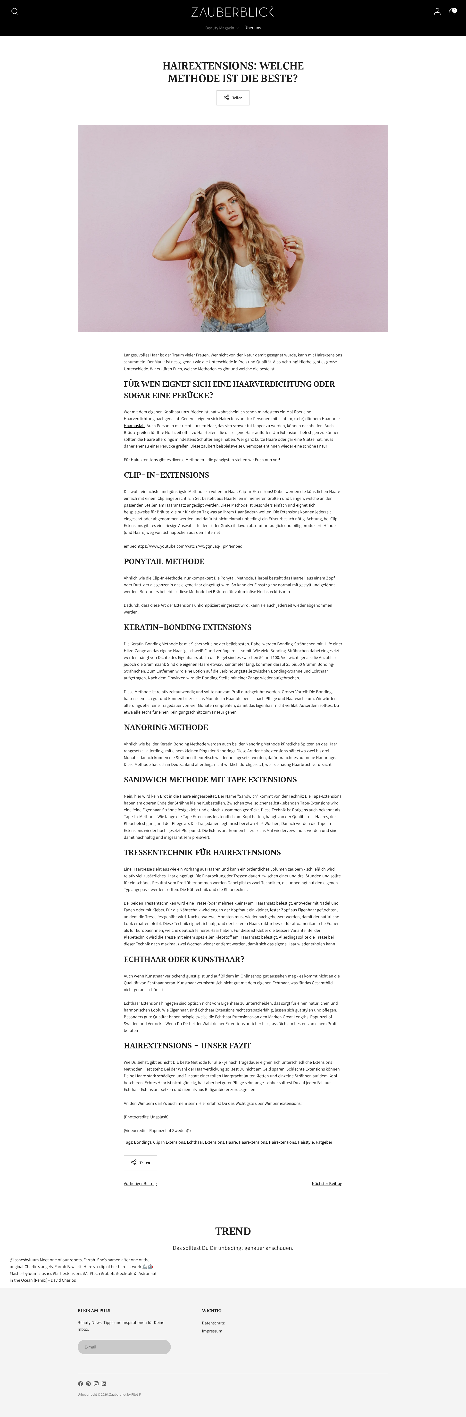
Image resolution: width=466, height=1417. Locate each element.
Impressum (212, 1331)
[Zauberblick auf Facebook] (80, 1385)
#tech (95, 1273)
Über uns (252, 27)
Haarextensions (253, 1142)
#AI (86, 1273)
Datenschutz (213, 1323)
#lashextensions (67, 1273)
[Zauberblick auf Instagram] (96, 1385)
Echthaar (195, 1142)
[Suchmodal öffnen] (15, 11)
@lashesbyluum (24, 1259)
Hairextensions (282, 1142)
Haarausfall (134, 425)
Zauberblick (117, 1394)
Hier (202, 1103)
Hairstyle (306, 1142)
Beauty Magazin (219, 28)
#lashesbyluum (23, 1273)
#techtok (124, 1273)
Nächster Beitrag (327, 1183)
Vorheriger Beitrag (140, 1183)
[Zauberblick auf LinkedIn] (104, 1385)
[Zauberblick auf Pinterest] (88, 1385)
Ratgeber (324, 1142)
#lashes (45, 1273)
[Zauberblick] (233, 11)
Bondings (142, 1142)
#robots (108, 1273)
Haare (231, 1142)
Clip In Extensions (169, 1142)
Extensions (214, 1142)
